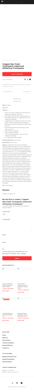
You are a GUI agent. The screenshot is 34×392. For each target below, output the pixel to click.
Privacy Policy (6, 340)
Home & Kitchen (7, 361)
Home (3, 60)
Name (4, 234)
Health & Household (25, 84)
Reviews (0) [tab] (17, 101)
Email (4, 242)
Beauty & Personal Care (11, 60)
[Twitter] (28, 79)
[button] (20, 2)
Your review (6, 219)
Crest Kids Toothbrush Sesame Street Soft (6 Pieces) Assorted (7, 285)
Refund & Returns (7, 345)
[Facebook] (25, 79)
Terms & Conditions (8, 343)
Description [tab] (17, 99)
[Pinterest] (30, 79)
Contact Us (5, 348)
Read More (5, 291)
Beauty (7, 86)
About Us (5, 337)
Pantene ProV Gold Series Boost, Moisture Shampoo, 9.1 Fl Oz (23, 315)
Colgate (11, 86)
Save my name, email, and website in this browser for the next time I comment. (14, 252)
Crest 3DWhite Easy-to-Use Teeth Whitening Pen (7, 315)
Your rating (6, 211)
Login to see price (17, 74)
